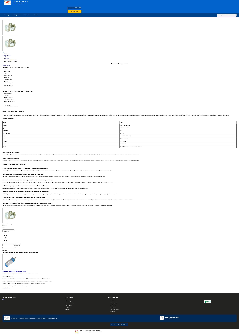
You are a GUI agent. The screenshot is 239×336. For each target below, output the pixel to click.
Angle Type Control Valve (114, 309)
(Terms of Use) (97, 330)
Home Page (6, 15)
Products (7, 58)
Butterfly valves (113, 305)
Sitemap (68, 309)
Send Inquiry (75, 11)
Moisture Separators (114, 303)
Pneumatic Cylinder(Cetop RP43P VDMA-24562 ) (14, 271)
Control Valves (112, 311)
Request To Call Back (6, 55)
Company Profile (16, 15)
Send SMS (125, 324)
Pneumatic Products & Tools (11, 60)
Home (6, 56)
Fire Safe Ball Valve (113, 301)
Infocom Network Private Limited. (96, 331)
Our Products (27, 15)
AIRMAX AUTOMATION (20, 2)
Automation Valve (113, 307)
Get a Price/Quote (6, 65)
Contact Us (35, 15)
